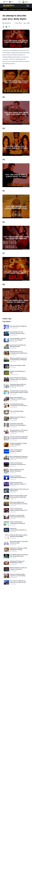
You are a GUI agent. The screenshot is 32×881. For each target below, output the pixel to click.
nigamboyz (7, 23)
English (19, 1)
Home (5, 9)
